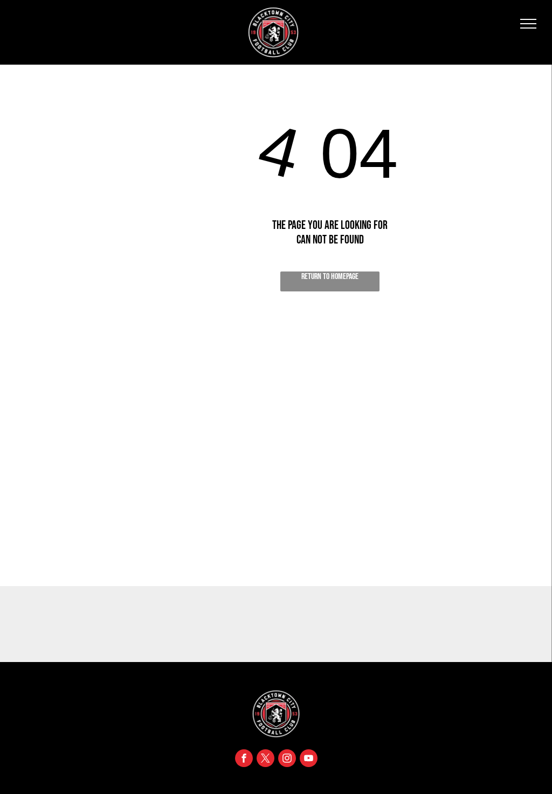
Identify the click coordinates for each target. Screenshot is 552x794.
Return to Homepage (329, 276)
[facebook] (244, 759)
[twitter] (265, 759)
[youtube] (309, 759)
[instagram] (287, 759)
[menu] (528, 24)
